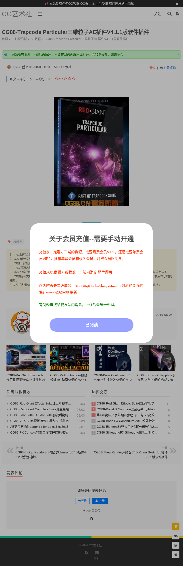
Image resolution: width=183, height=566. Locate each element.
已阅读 (91, 325)
